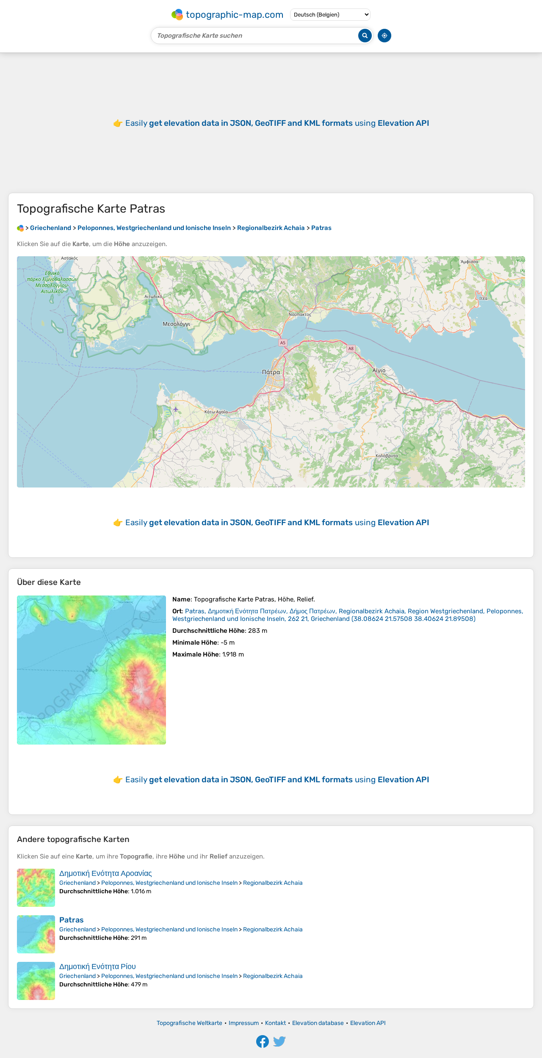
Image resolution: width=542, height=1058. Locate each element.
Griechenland (77, 882)
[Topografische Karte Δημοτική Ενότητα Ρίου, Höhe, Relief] (36, 981)
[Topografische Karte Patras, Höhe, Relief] (91, 670)
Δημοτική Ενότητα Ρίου (97, 966)
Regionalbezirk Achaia (273, 882)
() (347, 615)
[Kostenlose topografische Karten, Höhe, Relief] (20, 228)
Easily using (277, 123)
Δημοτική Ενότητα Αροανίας (105, 873)
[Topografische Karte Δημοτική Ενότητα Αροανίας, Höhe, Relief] (36, 888)
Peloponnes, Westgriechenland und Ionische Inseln (169, 882)
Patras (71, 920)
